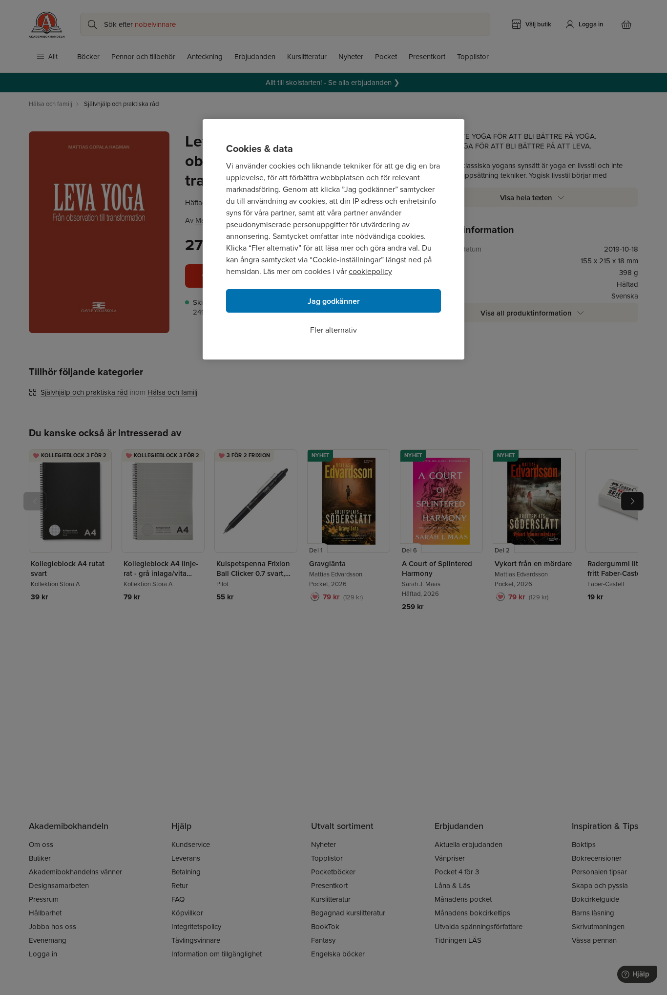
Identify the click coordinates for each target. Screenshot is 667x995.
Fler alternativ (333, 330)
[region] (333, 239)
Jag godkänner (334, 301)
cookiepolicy (370, 271)
